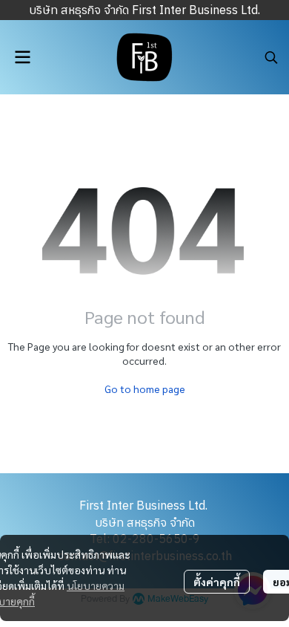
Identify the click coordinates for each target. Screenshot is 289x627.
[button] (271, 57)
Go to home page (144, 388)
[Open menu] (22, 57)
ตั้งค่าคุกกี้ (216, 581)
